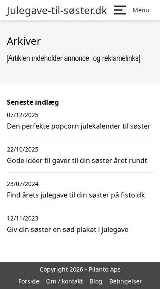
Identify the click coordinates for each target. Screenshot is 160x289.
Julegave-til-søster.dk (57, 10)
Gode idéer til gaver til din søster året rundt (77, 160)
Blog (96, 281)
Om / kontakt (64, 281)
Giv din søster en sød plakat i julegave (67, 229)
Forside (28, 281)
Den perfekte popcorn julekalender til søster (79, 126)
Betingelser (125, 281)
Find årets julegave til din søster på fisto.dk (76, 195)
